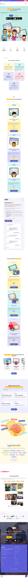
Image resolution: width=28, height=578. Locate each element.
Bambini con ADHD (13, 450)
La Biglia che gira (16, 552)
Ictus (10, 452)
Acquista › (14, 287)
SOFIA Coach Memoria (17, 551)
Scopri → (25, 0)
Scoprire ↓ (16, 15)
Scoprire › (14, 188)
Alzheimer (20, 452)
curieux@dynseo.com (5, 551)
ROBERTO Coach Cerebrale (18, 549)
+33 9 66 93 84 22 (4, 554)
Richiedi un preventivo (17, 563)
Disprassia (23, 450)
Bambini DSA (18, 450)
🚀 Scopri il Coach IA (8, 220)
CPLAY (15, 555)
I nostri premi (16, 560)
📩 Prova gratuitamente (17, 220)
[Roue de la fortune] (2, 576)
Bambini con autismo (6, 450)
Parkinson (25, 452)
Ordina (11, 15)
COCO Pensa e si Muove (17, 548)
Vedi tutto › (14, 373)
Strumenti (2, 560)
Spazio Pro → (14, 409)
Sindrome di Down (15, 452)
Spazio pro (2, 563)
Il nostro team (16, 559)
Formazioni (2, 559)
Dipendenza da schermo (5, 452)
